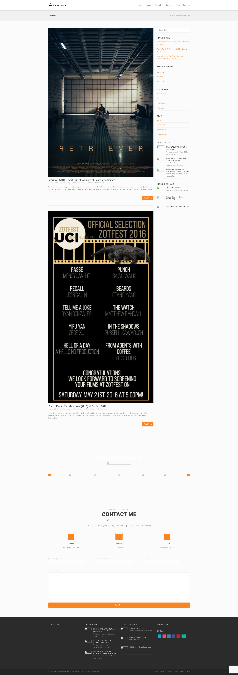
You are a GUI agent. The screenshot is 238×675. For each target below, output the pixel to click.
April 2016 (160, 82)
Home (140, 5)
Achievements (78, 409)
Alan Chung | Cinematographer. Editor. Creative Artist (66, 672)
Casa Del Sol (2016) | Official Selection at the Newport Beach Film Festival (176, 147)
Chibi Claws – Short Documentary (177, 206)
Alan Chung (66, 183)
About (149, 5)
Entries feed (161, 125)
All (75, 183)
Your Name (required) (55, 559)
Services (169, 5)
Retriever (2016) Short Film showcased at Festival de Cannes (81, 180)
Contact (186, 5)
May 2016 (160, 77)
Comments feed (162, 130)
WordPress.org (162, 135)
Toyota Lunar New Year (173, 187)
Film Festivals (80, 183)
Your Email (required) (104, 559)
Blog (178, 5)
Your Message (53, 570)
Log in (159, 120)
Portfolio (158, 5)
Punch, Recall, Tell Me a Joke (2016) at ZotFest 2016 (77, 406)
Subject (147, 559)
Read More (148, 198)
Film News (89, 183)
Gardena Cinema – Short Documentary (174, 197)
